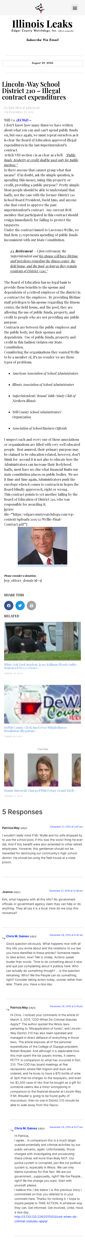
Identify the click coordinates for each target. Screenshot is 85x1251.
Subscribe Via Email (42, 40)
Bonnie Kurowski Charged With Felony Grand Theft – (40, 791)
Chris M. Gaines (17, 936)
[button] (74, 7)
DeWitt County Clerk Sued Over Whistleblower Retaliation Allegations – (35, 729)
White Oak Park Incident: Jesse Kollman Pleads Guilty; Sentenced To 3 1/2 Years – (40, 666)
